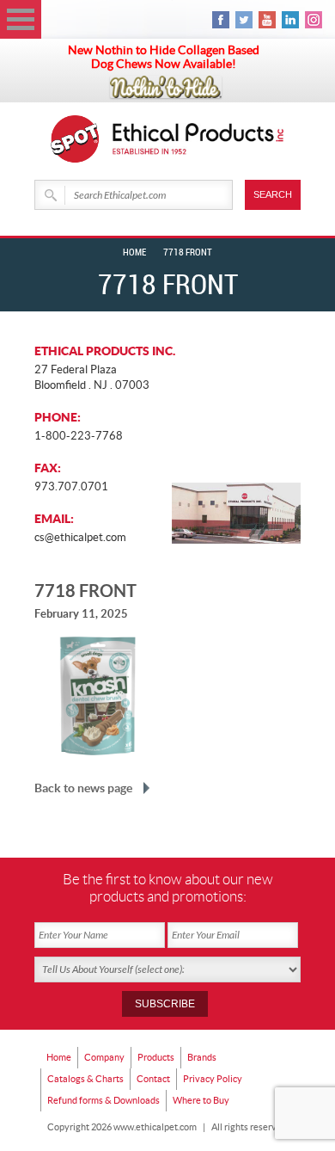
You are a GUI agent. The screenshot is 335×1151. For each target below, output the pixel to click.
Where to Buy (201, 1100)
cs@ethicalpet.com (80, 537)
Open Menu (20, 19)
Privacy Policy (212, 1079)
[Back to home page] (198, 139)
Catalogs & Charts (85, 1079)
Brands (201, 1057)
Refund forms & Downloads (103, 1100)
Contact (153, 1079)
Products (155, 1057)
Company (104, 1057)
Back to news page (83, 788)
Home (134, 253)
